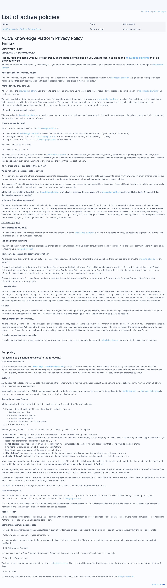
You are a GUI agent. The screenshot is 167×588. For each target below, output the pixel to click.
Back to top (157, 584)
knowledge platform (137, 57)
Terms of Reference (150, 391)
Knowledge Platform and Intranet (48, 366)
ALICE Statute (128, 391)
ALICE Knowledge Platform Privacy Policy (21, 29)
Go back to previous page (153, 11)
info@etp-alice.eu (25, 249)
